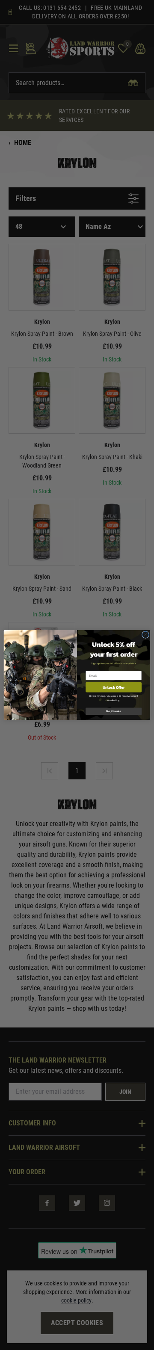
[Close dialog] (145, 634)
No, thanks (113, 711)
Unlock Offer (113, 687)
